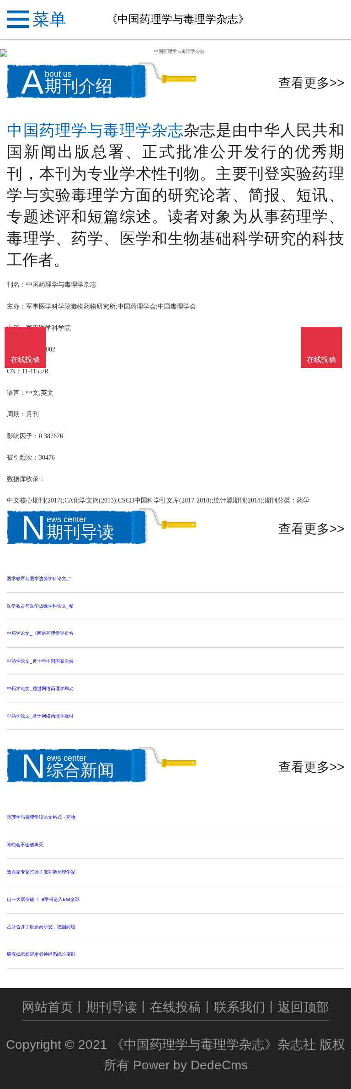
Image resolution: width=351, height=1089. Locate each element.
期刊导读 (111, 1007)
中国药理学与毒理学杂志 (95, 130)
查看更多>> (311, 83)
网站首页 (47, 1007)
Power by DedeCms (190, 1065)
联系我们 (239, 1007)
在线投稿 (175, 1007)
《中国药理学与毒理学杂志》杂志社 (213, 1044)
